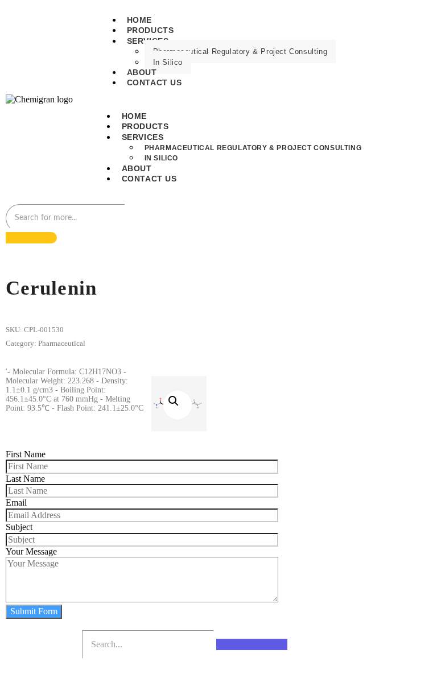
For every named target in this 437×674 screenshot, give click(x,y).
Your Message (31, 551)
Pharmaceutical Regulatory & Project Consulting (240, 51)
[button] (177, 405)
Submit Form (33, 611)
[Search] (31, 237)
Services (143, 137)
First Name (26, 454)
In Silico (168, 62)
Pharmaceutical (61, 343)
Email (16, 502)
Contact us (154, 82)
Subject (19, 527)
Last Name (25, 478)
